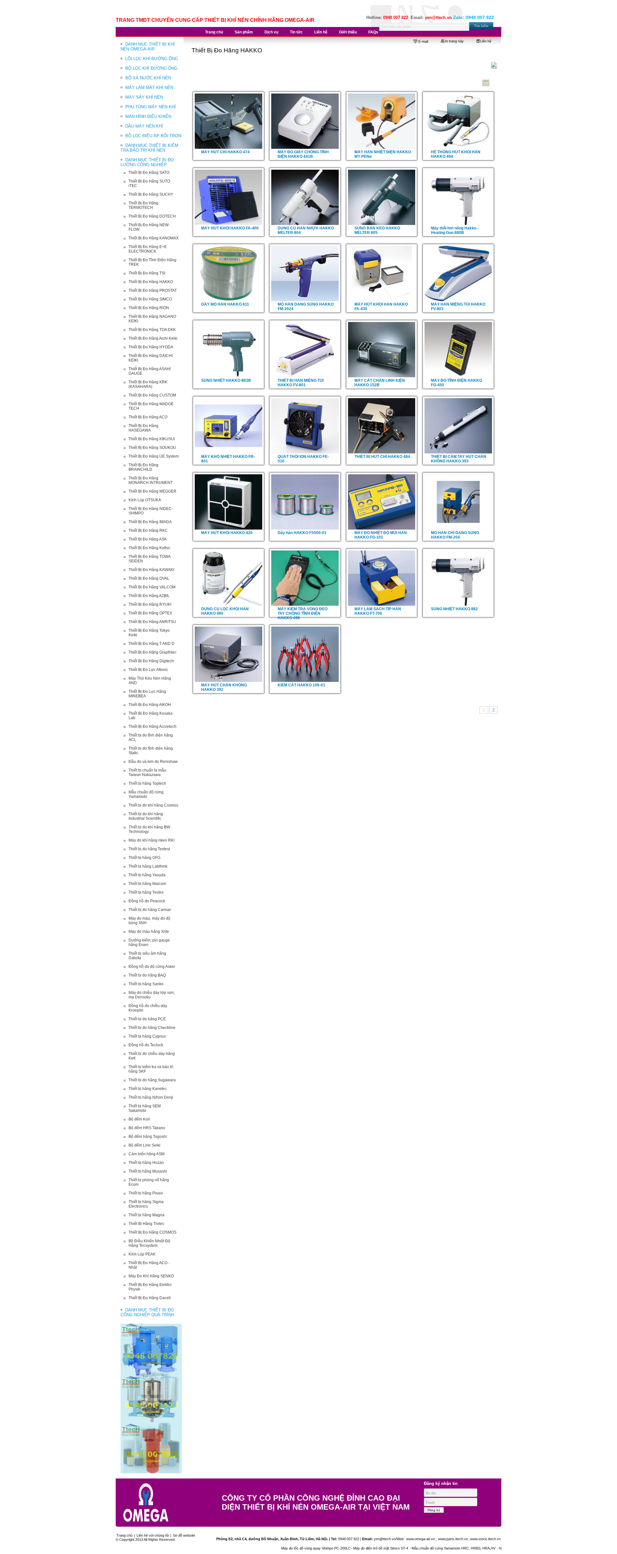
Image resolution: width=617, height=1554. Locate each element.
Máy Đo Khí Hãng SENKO (151, 1276)
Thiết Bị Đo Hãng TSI (147, 273)
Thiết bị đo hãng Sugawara (152, 1080)
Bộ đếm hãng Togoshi (148, 1136)
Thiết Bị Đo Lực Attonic (148, 669)
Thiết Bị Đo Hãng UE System (154, 456)
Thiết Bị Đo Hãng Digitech (151, 661)
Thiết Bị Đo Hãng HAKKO (151, 282)
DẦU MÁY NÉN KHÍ (144, 126)
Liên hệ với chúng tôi (153, 1535)
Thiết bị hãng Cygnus (147, 1036)
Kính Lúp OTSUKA (145, 500)
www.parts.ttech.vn (453, 1539)
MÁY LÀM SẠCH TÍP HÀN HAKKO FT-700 (377, 611)
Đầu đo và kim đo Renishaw (153, 761)
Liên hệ (485, 41)
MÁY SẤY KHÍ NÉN (144, 97)
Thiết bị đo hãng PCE (147, 1019)
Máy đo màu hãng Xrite (149, 931)
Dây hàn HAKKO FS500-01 (302, 533)
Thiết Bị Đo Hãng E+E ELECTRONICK (148, 249)
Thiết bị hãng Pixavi (146, 1193)
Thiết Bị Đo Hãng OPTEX (150, 613)
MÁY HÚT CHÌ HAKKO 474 (225, 152)
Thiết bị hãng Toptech (147, 783)
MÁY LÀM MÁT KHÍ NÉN (149, 87)
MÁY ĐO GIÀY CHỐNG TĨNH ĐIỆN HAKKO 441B (303, 154)
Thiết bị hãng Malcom (147, 883)
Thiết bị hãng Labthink (148, 866)
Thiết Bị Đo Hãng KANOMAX (154, 238)
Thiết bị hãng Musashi (148, 1171)
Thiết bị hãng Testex (146, 892)
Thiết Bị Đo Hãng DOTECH (152, 216)
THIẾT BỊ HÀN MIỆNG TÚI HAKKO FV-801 (301, 382)
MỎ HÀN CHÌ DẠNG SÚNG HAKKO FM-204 (455, 535)
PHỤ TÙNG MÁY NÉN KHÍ (150, 106)
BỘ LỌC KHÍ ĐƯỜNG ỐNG (151, 68)
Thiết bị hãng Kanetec (148, 1088)
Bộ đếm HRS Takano (147, 1128)
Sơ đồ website (184, 1535)
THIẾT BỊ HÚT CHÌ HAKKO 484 (382, 456)
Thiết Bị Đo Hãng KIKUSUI (152, 439)
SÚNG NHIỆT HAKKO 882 (454, 609)
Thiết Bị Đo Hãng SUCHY (151, 194)
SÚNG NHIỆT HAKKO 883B (226, 380)
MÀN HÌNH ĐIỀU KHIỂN (148, 116)
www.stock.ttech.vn (485, 1539)
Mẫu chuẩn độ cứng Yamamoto (146, 794)
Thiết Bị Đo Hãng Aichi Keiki (153, 338)
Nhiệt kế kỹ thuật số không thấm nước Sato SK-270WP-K (500, 1548)
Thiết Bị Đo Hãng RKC (148, 530)
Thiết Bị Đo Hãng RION (149, 308)
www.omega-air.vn (420, 1539)
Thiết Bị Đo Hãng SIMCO (150, 299)
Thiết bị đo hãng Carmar (150, 909)
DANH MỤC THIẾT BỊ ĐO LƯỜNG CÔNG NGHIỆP (147, 162)
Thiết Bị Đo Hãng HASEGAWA (143, 428)
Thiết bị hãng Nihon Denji (151, 1097)
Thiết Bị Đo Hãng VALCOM (152, 587)
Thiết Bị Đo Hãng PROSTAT (153, 290)
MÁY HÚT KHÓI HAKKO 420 (227, 533)
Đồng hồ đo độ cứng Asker (152, 966)
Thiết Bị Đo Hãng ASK (148, 539)
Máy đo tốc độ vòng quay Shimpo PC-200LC (271, 1548)
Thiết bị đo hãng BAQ (147, 975)
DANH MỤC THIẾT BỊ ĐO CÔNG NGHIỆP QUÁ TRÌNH (147, 1312)
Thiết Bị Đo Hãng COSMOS (152, 1232)
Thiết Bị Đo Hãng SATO (149, 172)
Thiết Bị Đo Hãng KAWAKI (151, 569)
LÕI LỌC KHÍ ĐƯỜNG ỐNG (151, 58)
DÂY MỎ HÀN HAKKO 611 (225, 304)
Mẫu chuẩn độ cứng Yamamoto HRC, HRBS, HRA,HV (409, 1548)
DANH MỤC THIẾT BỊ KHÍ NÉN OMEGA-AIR (148, 46)
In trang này (454, 41)
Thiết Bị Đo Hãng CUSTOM (152, 395)
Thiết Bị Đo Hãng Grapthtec (152, 652)
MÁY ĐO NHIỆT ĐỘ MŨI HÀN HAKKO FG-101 (380, 535)
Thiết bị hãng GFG (144, 857)
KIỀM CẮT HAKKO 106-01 (301, 685)
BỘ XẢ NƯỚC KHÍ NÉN (148, 78)
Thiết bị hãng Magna (147, 1215)
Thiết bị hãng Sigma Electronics (146, 1204)
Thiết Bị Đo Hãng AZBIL (149, 596)
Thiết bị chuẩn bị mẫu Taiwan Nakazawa (147, 772)
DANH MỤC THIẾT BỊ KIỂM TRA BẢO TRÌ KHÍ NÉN (149, 148)
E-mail (423, 41)
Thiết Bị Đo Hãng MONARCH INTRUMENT (151, 480)
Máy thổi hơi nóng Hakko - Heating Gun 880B (454, 230)
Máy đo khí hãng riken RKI (151, 840)
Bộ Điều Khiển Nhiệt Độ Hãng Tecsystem (149, 1243)
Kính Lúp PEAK (142, 1254)
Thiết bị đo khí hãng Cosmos (153, 805)
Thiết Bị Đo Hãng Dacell (150, 1298)
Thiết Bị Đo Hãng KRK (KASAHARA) (148, 384)
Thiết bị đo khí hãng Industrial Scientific (146, 816)
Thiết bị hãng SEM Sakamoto (145, 1108)
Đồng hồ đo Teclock (146, 1045)
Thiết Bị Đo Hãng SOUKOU (152, 447)
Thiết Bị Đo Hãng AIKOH (150, 704)
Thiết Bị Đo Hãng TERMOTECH (143, 205)
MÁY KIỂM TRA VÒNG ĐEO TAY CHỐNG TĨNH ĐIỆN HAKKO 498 (302, 613)
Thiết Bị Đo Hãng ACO (148, 417)
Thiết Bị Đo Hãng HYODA (151, 347)
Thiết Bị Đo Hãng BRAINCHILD (143, 467)
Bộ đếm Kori (139, 1119)
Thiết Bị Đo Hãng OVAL (149, 578)
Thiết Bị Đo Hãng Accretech (152, 726)
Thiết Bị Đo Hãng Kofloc (149, 548)
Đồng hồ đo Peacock (147, 901)
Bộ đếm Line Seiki (144, 1145)
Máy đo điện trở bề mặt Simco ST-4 (337, 1548)
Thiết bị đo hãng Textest (149, 849)
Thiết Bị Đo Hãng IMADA (150, 522)
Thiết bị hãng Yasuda (147, 875)
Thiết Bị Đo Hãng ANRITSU (152, 622)
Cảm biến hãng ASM (147, 1154)
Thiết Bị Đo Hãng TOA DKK (152, 329)
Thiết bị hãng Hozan (146, 1162)
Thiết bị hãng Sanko (146, 984)
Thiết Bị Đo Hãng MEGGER (152, 491)
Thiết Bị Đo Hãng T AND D (151, 643)
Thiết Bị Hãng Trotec (146, 1223)
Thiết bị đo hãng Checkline (152, 1027)
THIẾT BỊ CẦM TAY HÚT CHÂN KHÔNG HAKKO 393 (458, 458)
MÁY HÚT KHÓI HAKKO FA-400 (230, 228)
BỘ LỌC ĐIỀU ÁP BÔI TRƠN (153, 135)
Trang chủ (124, 1535)
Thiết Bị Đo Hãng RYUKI (150, 604)
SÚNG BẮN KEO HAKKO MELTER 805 (377, 230)
